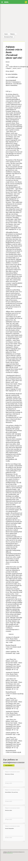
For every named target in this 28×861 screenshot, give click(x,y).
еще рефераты (8, 765)
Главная (6, 34)
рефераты (12, 34)
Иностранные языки (8, 36)
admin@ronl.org (10, 852)
